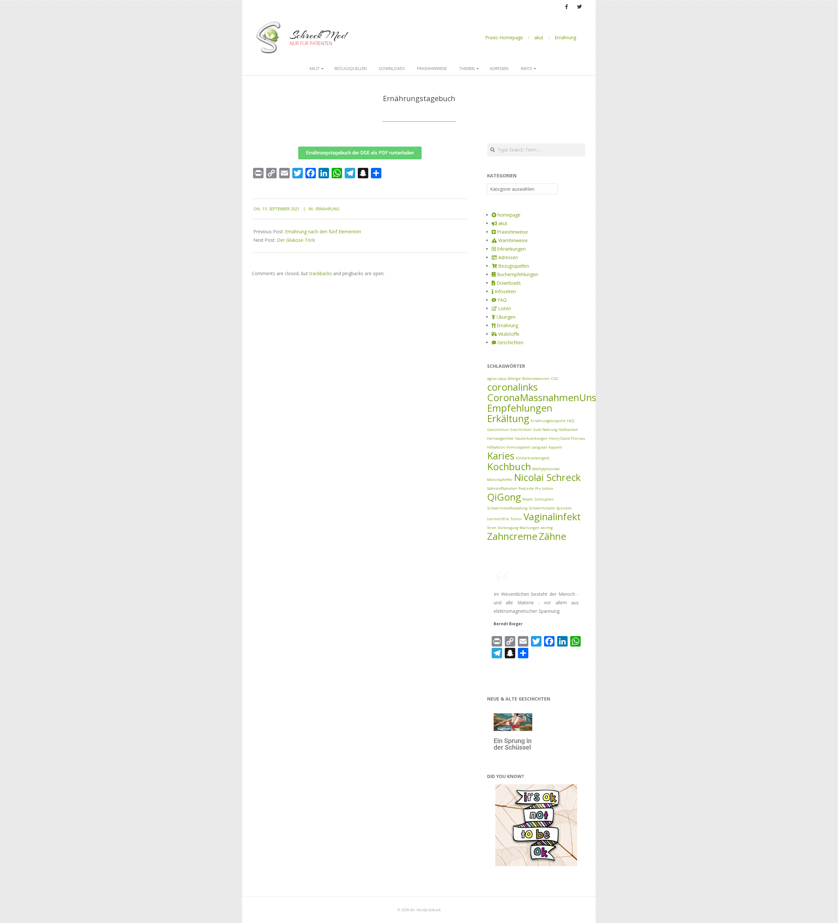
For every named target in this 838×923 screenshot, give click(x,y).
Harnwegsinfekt (500, 438)
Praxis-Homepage (504, 37)
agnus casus (496, 378)
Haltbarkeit (568, 429)
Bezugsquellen (351, 68)
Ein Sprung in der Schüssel (513, 744)
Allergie (514, 378)
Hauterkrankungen (531, 438)
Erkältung (508, 418)
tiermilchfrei (498, 519)
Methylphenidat (546, 469)
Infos (526, 68)
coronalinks (512, 387)
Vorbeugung (508, 527)
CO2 (554, 378)
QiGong (504, 497)
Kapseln (555, 447)
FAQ (570, 420)
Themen (467, 68)
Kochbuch (509, 466)
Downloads (392, 68)
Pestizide (526, 488)
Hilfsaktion (496, 447)
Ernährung (565, 37)
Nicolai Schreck (547, 477)
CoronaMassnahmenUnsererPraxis (564, 397)
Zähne (552, 536)
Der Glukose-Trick (296, 240)
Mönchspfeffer (500, 479)
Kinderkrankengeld (532, 458)
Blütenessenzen (536, 378)
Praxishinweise (432, 68)
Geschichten (521, 429)
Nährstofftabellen (502, 488)
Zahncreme (512, 536)
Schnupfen (544, 499)
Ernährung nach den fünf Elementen (323, 231)
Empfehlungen (519, 408)
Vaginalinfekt (552, 516)
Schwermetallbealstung (507, 508)
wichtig (547, 527)
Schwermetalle (542, 508)
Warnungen (529, 527)
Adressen (499, 68)
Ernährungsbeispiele (548, 420)
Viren (491, 527)
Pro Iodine (544, 488)
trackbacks (320, 273)
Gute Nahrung (545, 429)
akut (538, 37)
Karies (501, 455)
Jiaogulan (539, 447)
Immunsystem (518, 447)
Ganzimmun (498, 429)
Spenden (564, 508)
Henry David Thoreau (567, 438)
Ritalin (527, 499)
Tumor (516, 519)
